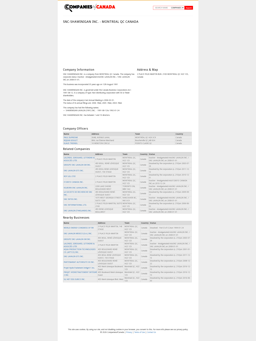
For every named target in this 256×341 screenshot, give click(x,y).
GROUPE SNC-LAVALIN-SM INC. (77, 165)
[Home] (89, 12)
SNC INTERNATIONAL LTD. (75, 205)
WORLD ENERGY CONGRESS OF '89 (79, 228)
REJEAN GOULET (71, 140)
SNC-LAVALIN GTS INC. (74, 171)
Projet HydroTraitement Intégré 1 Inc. (79, 268)
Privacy (129, 332)
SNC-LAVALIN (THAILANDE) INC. (78, 211)
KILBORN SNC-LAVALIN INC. (76, 188)
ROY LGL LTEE (70, 176)
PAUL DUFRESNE (71, 137)
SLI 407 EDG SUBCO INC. (74, 279)
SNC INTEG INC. (71, 199)
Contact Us (151, 332)
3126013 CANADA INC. (73, 182)
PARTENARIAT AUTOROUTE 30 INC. (79, 262)
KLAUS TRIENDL (71, 143)
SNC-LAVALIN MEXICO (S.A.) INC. (78, 233)
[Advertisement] (127, 43)
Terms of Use (139, 332)
